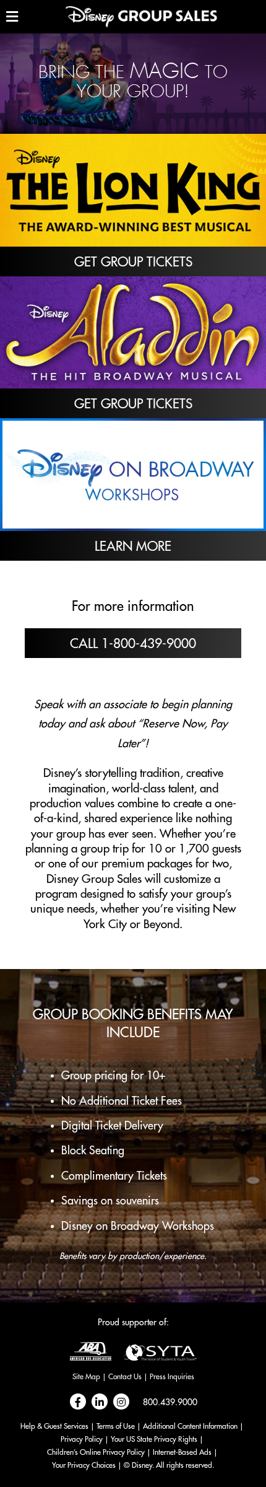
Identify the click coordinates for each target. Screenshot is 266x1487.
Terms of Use (116, 1426)
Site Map (86, 1376)
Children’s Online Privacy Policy (96, 1452)
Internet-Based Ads (182, 1452)
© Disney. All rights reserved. (169, 1465)
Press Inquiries (172, 1376)
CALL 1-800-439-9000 (133, 644)
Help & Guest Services (54, 1426)
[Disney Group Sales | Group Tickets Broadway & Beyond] (141, 16)
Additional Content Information (190, 1426)
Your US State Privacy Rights (154, 1439)
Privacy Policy (82, 1439)
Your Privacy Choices (84, 1465)
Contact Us (125, 1376)
